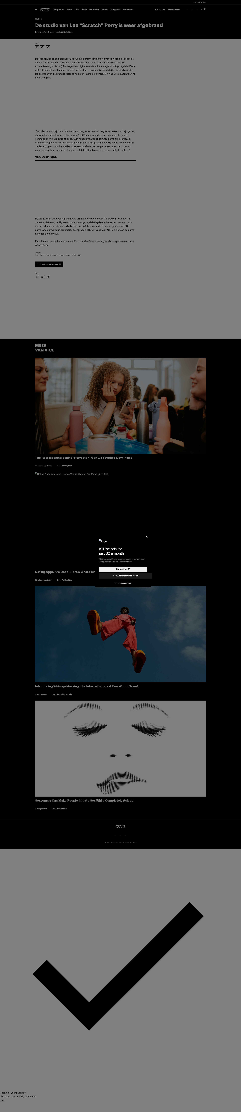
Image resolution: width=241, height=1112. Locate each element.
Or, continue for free (123, 583)
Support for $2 (123, 569)
